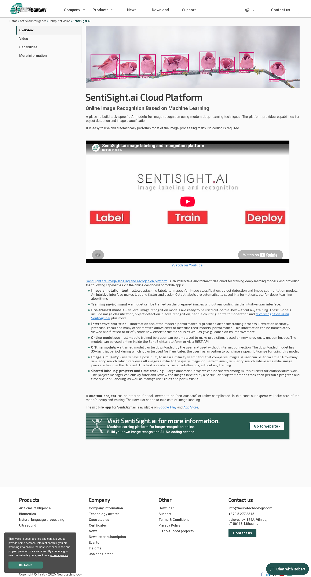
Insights (95, 548)
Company (72, 10)
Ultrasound (27, 525)
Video (23, 39)
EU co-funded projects (176, 531)
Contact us (280, 10)
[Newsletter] (289, 575)
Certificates (98, 525)
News (131, 10)
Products (101, 10)
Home (14, 21)
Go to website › (267, 426)
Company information (106, 508)
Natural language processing (41, 520)
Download (160, 10)
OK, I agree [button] (25, 565)
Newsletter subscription (107, 537)
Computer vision (59, 21)
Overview (26, 30)
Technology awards (104, 514)
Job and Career (101, 554)
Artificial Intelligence (33, 21)
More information (33, 56)
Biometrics (27, 514)
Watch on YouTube (187, 265)
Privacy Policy (169, 525)
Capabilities (28, 47)
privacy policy (59, 555)
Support (189, 10)
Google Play (167, 407)
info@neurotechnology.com (250, 508)
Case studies (99, 520)
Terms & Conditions (174, 520)
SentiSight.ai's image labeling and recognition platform (126, 281)
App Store (190, 407)
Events (94, 543)
